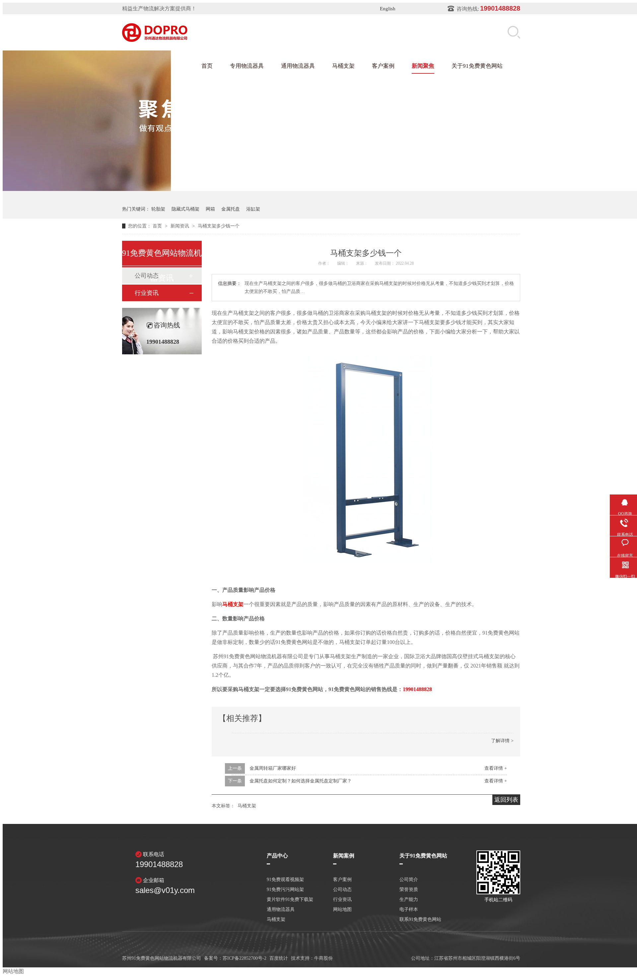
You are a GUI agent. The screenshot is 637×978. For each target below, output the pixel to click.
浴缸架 (253, 209)
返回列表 (506, 799)
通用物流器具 (298, 66)
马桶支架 (343, 66)
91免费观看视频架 (285, 879)
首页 (207, 66)
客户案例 (383, 66)
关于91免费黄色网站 (477, 66)
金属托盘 (230, 209)
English (387, 8)
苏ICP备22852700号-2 (244, 958)
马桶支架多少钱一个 (219, 225)
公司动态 (342, 889)
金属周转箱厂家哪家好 (272, 768)
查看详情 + (495, 768)
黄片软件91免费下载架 (290, 899)
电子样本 (408, 909)
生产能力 (408, 899)
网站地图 (342, 909)
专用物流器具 (247, 66)
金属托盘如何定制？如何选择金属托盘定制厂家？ (300, 780)
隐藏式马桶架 (185, 209)
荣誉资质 (408, 889)
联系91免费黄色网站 (420, 919)
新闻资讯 (180, 225)
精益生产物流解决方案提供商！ (159, 8)
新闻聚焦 (423, 66)
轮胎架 (158, 209)
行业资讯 (147, 293)
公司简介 (408, 879)
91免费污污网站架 (285, 889)
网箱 (210, 209)
